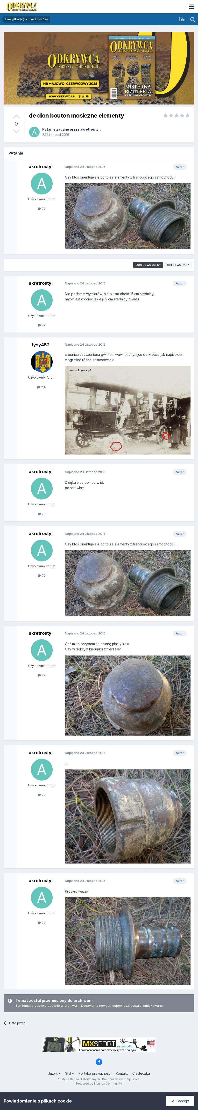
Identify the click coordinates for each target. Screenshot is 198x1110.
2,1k (43, 387)
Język (53, 1073)
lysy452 (41, 344)
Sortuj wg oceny (148, 264)
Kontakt (122, 1073)
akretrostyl (89, 129)
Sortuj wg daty (177, 264)
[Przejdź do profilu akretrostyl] (34, 132)
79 (43, 208)
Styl (68, 1073)
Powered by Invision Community (99, 1083)
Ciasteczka (141, 1073)
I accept (182, 1101)
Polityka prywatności (94, 1073)
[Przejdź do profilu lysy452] (42, 362)
